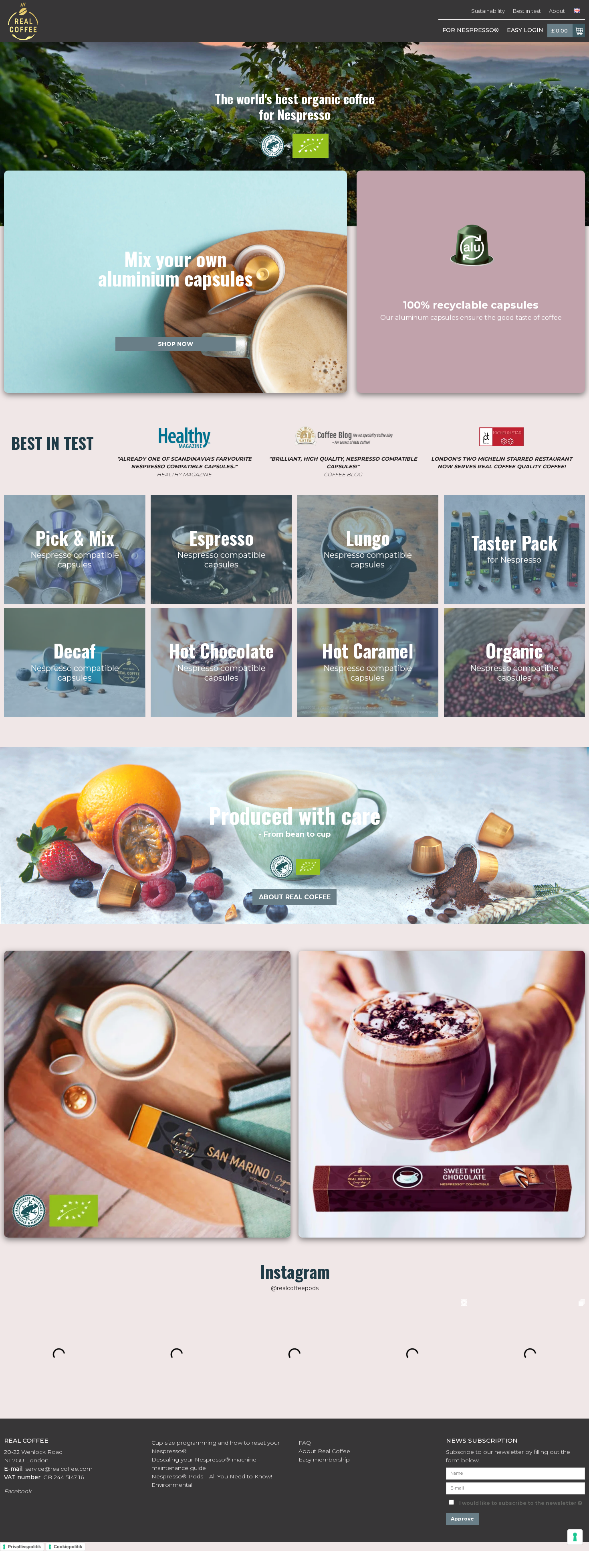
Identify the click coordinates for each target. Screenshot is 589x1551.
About (557, 11)
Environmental (171, 1484)
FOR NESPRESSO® (470, 30)
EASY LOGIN (525, 30)
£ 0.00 (559, 31)
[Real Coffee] (21, 21)
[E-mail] (515, 1487)
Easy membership (324, 1459)
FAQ (305, 1442)
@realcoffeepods (295, 1288)
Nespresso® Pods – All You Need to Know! (212, 1476)
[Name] (515, 1472)
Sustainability (488, 11)
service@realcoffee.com (59, 1468)
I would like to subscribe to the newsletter (522, 1501)
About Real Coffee (324, 1451)
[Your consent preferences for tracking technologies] (575, 1537)
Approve (462, 1519)
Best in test (527, 11)
